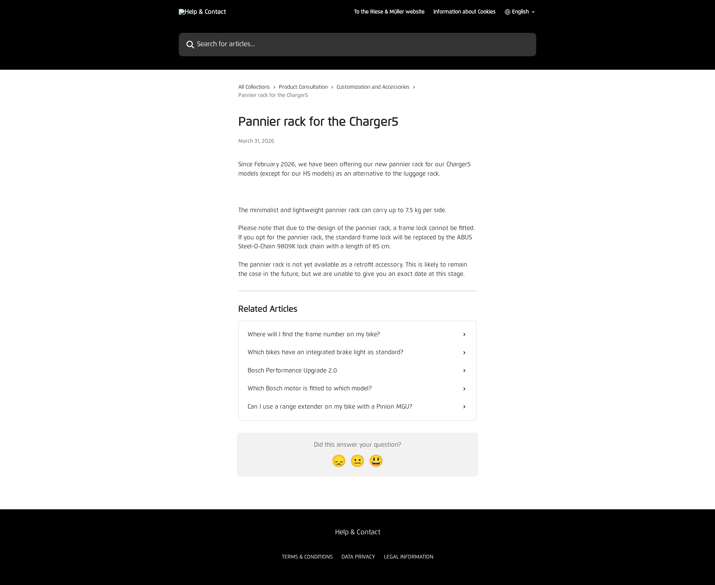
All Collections (254, 87)
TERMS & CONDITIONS (307, 557)
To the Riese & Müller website (389, 12)
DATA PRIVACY (358, 557)
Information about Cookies (464, 12)
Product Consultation (303, 87)
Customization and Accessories (373, 87)
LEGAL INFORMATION (408, 557)
